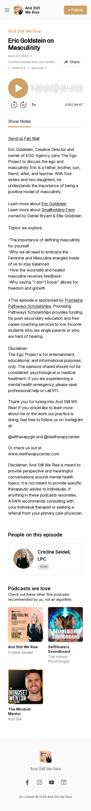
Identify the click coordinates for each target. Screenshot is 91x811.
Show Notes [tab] (19, 121)
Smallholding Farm (58, 209)
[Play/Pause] (18, 88)
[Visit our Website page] (63, 782)
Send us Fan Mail (23, 138)
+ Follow (75, 10)
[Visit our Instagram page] (39, 782)
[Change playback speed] (34, 104)
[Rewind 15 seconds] (14, 104)
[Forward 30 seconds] (23, 104)
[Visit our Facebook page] (27, 782)
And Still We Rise (32, 10)
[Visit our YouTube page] (51, 782)
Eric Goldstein (53, 203)
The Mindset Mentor (19, 711)
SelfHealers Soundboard (59, 649)
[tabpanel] (45, 328)
